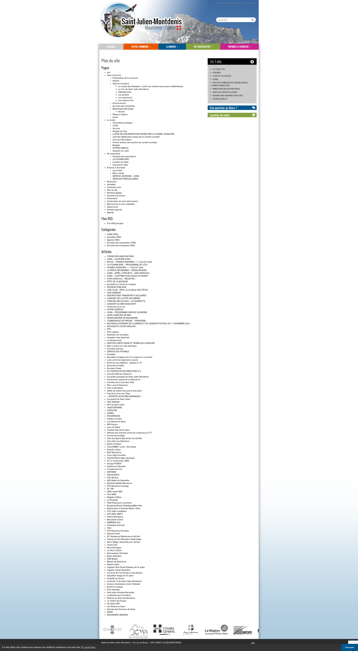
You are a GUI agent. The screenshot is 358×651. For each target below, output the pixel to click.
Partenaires (220, 3)
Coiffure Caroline (114, 418)
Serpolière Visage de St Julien (120, 575)
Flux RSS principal (115, 223)
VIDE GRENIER (114, 292)
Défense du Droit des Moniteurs (121, 598)
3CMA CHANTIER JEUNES (119, 315)
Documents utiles (120, 164)
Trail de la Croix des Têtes (118, 393)
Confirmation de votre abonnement (122, 201)
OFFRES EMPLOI (120, 148)
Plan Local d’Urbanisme (117, 385)
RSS (116, 234)
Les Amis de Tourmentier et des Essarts (124, 572)
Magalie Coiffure (114, 497)
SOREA (110, 413)
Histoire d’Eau (113, 564)
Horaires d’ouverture (116, 195)
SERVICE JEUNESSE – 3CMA (126, 176)
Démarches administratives (228, 95)
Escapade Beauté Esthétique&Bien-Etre (124, 505)
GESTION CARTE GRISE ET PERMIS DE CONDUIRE (131, 343)
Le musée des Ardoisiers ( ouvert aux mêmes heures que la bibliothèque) (150, 86)
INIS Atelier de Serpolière (118, 480)
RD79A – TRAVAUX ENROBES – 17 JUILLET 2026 (129, 261)
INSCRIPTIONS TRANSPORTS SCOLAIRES (126, 295)
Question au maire (121, 150)
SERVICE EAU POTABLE (118, 351)
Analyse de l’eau (120, 131)
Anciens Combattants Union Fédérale (123, 584)
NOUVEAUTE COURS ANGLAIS (121, 326)
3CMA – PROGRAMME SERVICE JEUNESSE (127, 312)
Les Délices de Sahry (116, 421)
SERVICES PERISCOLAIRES (125, 178)
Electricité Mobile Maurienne (119, 483)
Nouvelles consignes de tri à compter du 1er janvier (129, 357)
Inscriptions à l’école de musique (121, 284)
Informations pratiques (122, 122)
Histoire (116, 80)
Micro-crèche (118, 173)
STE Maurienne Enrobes (118, 530)
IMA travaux (112, 424)
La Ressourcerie (114, 340)
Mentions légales (233, 3)
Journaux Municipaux (122, 139)
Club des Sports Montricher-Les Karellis (124, 438)
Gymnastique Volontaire (117, 553)
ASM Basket (112, 558)
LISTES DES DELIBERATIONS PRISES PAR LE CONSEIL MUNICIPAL (144, 133)
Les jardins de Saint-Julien (118, 399)
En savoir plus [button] (88, 647)
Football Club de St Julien (118, 429)
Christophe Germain (116, 525)
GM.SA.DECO (113, 474)
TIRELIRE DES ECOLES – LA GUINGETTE (126, 301)
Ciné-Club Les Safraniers (118, 441)
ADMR (110, 612)
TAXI (109, 527)
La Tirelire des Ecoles (116, 600)
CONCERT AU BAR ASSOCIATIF (121, 303)
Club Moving (112, 477)
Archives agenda (114, 209)
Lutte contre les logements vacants (122, 359)
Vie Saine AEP (113, 603)
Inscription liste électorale (118, 337)
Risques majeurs (120, 114)
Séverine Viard (113, 533)
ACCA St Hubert (114, 443)
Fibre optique (113, 331)
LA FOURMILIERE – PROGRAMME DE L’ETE (127, 264)
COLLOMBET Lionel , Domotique (121, 446)
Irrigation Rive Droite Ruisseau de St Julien (126, 567)
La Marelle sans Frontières (119, 595)
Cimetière (111, 354)
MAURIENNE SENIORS (117, 614)
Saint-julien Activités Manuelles (120, 592)
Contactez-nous (114, 187)
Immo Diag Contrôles (116, 455)
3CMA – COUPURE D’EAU (119, 259)
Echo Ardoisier (113, 589)
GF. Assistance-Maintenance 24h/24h (123, 536)
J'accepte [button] (349, 647)
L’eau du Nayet (113, 427)
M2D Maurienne (114, 452)
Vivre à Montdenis (115, 387)
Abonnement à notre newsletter (121, 204)
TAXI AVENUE (113, 401)
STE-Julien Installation (117, 511)
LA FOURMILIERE (121, 159)
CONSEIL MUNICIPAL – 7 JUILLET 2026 (125, 267)
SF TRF (110, 488)
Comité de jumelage (116, 435)
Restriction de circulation (118, 334)
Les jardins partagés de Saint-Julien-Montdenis (128, 376)
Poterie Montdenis (115, 516)
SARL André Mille (115, 491)
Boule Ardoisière (114, 555)
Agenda (110, 212)
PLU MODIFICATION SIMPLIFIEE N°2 (124, 371)
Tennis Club (112, 544)
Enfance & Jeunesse (238, 46)
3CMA (109, 234)
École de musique (115, 586)
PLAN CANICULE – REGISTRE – (121, 278)
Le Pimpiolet (112, 499)
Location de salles (121, 162)
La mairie (171, 46)
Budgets (116, 145)
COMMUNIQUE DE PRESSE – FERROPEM (126, 320)
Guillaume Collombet (116, 466)
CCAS (115, 125)
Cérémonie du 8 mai (116, 306)
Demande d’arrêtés (115, 365)
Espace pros (112, 206)
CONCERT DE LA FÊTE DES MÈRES (123, 298)
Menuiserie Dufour (115, 519)
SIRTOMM (111, 471)
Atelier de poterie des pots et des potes (124, 390)
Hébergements (124, 91)
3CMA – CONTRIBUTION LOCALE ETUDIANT (127, 275)
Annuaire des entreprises (124, 105)
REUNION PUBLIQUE (116, 287)
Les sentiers (123, 94)
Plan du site (245, 3)
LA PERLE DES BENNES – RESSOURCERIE (127, 270)
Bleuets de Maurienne (116, 561)
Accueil (111, 46)
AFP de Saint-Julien (115, 404)
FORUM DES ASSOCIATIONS (120, 256)
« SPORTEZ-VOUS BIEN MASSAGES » (124, 396)
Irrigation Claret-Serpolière (118, 570)
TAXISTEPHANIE (114, 407)
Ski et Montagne (114, 547)
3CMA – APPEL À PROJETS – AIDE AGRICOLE (128, 273)
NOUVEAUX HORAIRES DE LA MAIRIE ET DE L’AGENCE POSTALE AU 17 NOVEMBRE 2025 (148, 323)
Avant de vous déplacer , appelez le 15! (124, 362)
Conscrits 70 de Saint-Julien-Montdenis (124, 581)
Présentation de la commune (125, 77)
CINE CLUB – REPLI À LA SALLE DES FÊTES (127, 289)
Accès (115, 117)
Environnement (119, 103)
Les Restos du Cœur (116, 606)
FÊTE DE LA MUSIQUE (117, 281)
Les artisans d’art (125, 100)
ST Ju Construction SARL (118, 460)
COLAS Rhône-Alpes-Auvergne (121, 457)
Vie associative (202, 46)
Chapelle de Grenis (115, 578)
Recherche (112, 181)
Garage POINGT (114, 463)
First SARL (111, 494)
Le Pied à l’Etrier (114, 550)
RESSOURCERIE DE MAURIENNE (122, 317)
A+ (256, 2)
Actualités (111, 184)
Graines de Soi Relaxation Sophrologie (124, 539)
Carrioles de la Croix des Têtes (120, 382)
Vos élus (116, 128)
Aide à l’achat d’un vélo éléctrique (122, 345)
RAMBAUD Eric (114, 522)
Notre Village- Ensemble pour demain (123, 541)
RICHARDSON (113, 415)
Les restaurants (125, 97)
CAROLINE (112, 410)
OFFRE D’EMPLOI (115, 309)
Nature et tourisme (121, 83)
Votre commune (140, 46)
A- (253, 2)
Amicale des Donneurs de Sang (121, 609)
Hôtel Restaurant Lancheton (119, 502)
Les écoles (117, 170)
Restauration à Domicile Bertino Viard (123, 508)
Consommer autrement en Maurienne (123, 379)
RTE (109, 329)
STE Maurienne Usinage (118, 485)
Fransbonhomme (114, 469)
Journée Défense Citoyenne (119, 373)
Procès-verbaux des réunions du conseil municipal (135, 142)
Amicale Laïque (114, 449)
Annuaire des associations (124, 156)
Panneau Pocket (114, 368)
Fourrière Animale (115, 348)
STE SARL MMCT (115, 513)
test (108, 72)
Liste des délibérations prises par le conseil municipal (136, 136)
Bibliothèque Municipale (123, 108)
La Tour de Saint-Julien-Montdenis (133, 89)
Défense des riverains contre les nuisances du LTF (129, 432)
